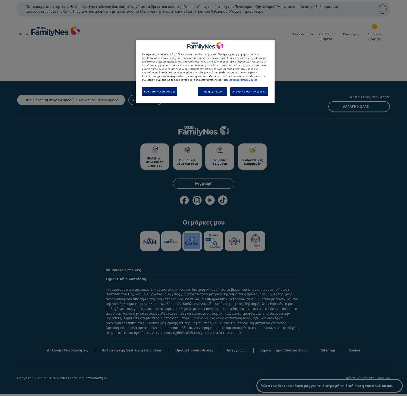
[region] (205, 71)
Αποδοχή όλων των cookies (249, 91)
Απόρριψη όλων (212, 91)
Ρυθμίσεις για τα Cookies (159, 91)
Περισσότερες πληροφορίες (240, 80)
